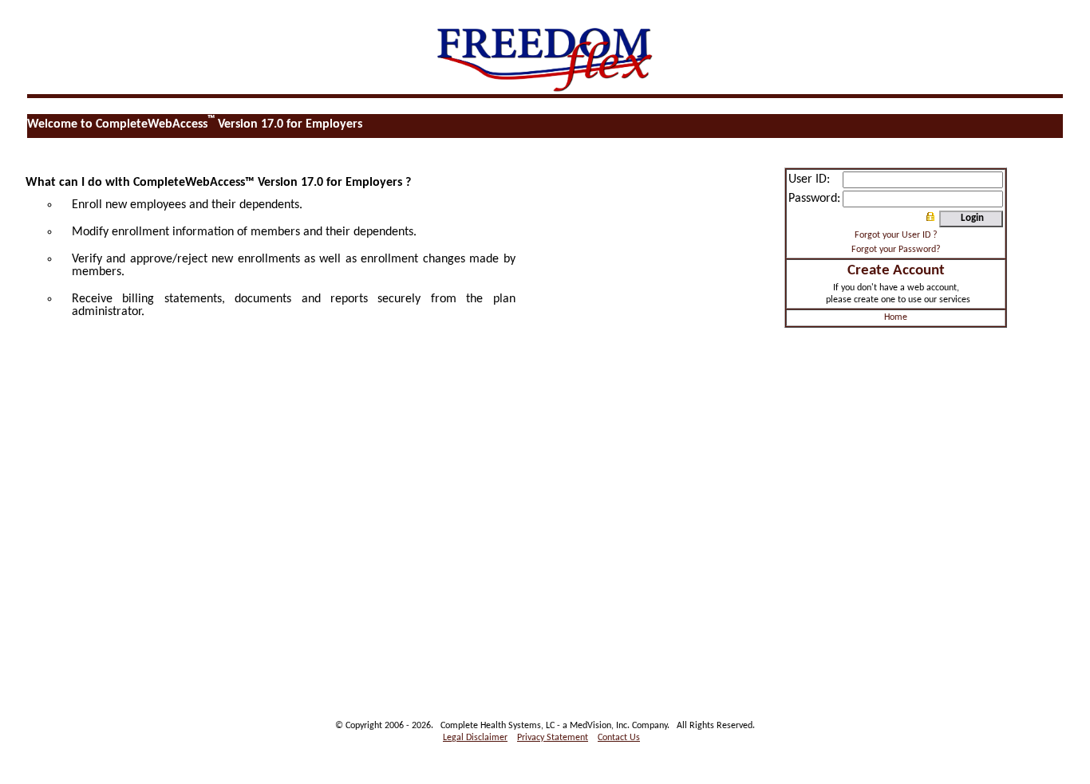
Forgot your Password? (896, 249)
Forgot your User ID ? (896, 235)
